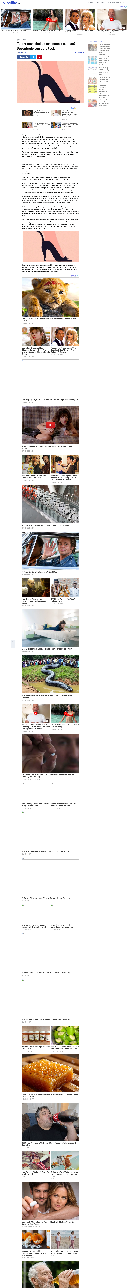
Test (25, 52)
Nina (20, 52)
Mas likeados (101, 3)
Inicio (91, 3)
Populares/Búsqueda (117, 3)
